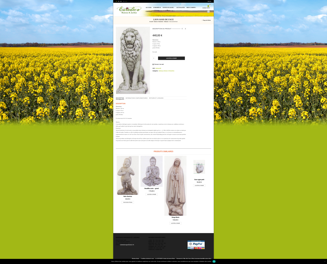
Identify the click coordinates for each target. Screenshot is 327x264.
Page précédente (207, 20)
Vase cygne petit (199, 179)
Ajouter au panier (171, 58)
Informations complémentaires (136, 98)
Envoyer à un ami (159, 64)
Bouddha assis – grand (152, 188)
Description (120, 98)
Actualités (180, 7)
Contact (149, 11)
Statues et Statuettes (158, 21)
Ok (214, 261)
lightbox (119, 90)
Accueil (149, 7)
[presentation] (115, 181)
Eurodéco (157, 7)
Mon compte (191, 7)
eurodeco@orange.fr (127, 245)
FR (118, 1)
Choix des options (127, 202)
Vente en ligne (168, 7)
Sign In (209, 1)
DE (121, 1)
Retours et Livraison (156, 98)
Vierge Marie (175, 217)
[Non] (325, 261)
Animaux (166, 21)
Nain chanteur (127, 196)
